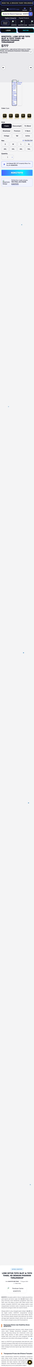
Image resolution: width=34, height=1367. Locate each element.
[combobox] (15, 14)
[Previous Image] (3, 67)
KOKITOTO (17, 172)
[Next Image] (30, 67)
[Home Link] (13, 9)
